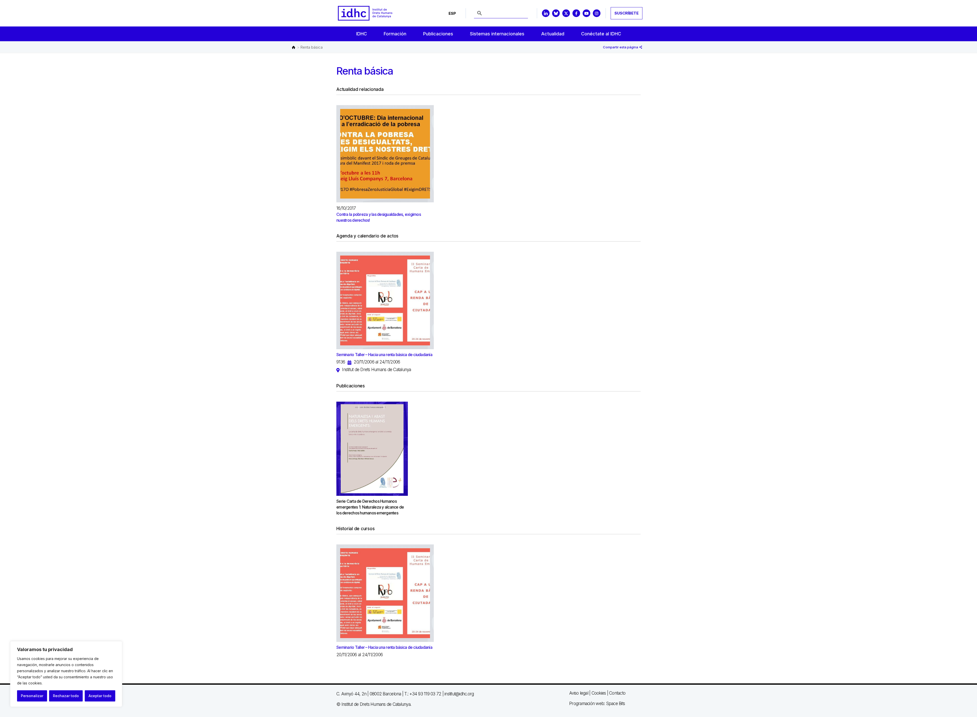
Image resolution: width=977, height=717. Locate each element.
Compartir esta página (621, 47)
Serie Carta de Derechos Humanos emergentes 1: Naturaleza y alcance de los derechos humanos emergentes (370, 507)
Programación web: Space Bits (597, 703)
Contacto (617, 693)
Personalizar (32, 696)
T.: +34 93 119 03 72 (422, 693)
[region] (66, 674)
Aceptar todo (100, 696)
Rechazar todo (66, 696)
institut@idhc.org (459, 693)
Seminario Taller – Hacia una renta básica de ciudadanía (384, 354)
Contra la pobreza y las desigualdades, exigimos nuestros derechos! (378, 217)
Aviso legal (578, 693)
